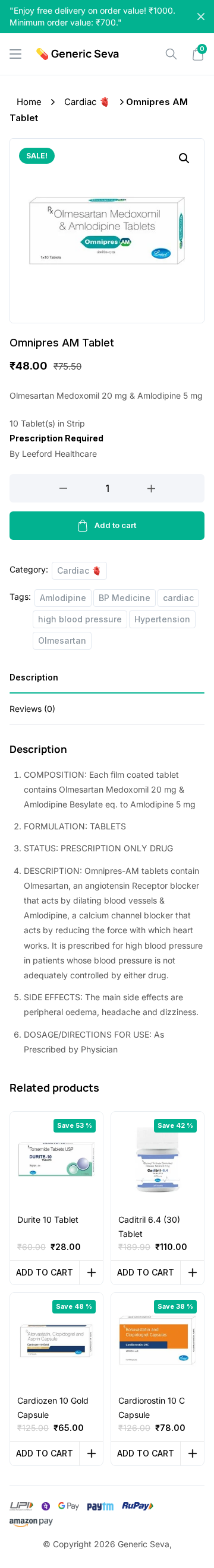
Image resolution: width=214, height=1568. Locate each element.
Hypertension (162, 619)
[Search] (171, 54)
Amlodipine (63, 598)
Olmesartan (62, 640)
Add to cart (115, 525)
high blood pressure (80, 619)
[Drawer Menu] (15, 54)
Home (29, 101)
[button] (184, 158)
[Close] (201, 16)
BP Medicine (124, 598)
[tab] (107, 681)
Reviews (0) (32, 709)
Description (34, 677)
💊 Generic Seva (77, 53)
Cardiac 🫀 (87, 101)
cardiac (178, 598)
